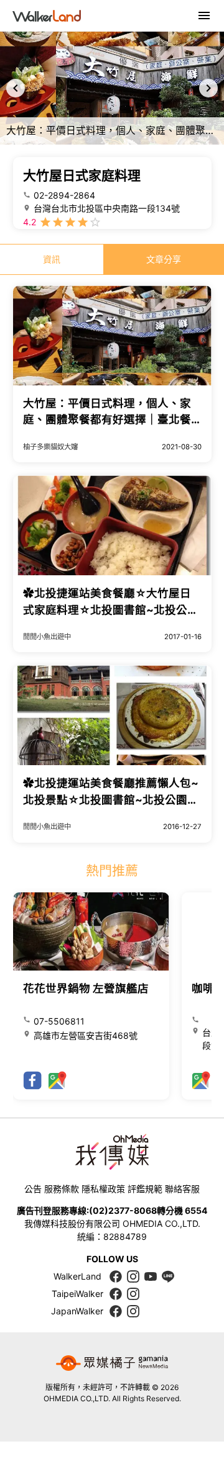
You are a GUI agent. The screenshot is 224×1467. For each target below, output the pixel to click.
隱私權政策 (103, 1188)
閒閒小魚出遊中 (47, 636)
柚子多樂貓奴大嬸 (50, 446)
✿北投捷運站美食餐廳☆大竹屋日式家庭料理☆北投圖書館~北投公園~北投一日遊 (110, 609)
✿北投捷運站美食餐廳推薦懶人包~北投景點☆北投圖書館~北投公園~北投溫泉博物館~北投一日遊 (110, 799)
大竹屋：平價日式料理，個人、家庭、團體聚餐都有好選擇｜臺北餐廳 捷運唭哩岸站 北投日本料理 (107, 419)
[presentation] (15, 88)
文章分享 (163, 259)
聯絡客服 (182, 1188)
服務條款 (61, 1188)
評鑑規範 (145, 1188)
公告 (33, 1188)
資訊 (51, 259)
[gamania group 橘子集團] (112, 1363)
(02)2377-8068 (123, 1210)
